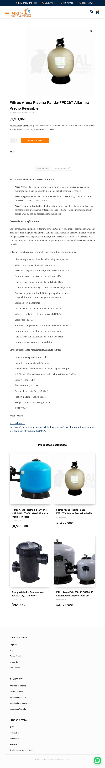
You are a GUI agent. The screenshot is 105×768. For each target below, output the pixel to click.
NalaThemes (65, 760)
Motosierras (14, 739)
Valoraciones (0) (62, 168)
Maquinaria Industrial (18, 697)
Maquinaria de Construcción (21, 703)
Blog (11, 650)
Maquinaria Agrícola (18, 709)
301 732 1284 (68, 3)
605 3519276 (50, 3)
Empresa (13, 645)
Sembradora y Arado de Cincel (22, 750)
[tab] (42, 168)
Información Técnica (18, 686)
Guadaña (13, 744)
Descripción (43, 168)
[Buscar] (91, 12)
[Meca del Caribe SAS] (21, 12)
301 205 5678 (87, 3)
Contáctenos (15, 668)
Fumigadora (14, 733)
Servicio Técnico (16, 692)
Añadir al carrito (35, 140)
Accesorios (15, 112)
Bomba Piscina (29, 112)
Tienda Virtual (15, 656)
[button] (91, 31)
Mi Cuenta (14, 662)
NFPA (12, 727)
